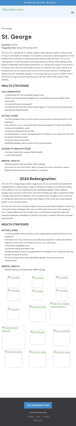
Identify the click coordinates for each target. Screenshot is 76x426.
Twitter (38, 416)
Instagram (46, 416)
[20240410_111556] (37, 359)
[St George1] (37, 281)
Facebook (30, 416)
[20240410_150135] (13, 358)
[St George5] (61, 281)
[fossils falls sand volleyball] (13, 337)
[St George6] (61, 295)
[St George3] (13, 281)
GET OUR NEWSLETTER (38, 405)
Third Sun (40, 420)
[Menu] (72, 12)
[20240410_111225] (62, 359)
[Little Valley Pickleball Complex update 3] (61, 313)
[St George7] (13, 313)
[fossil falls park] (38, 338)
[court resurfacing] (62, 337)
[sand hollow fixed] (38, 313)
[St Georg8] (37, 295)
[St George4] (13, 295)
